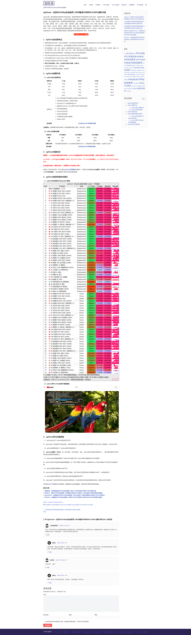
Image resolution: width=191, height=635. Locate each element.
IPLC (134, 53)
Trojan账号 (138, 76)
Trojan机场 (115, 5)
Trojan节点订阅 (138, 72)
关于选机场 (140, 5)
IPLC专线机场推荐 (97, 632)
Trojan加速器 (126, 67)
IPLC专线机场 (130, 56)
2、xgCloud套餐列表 (131, 105)
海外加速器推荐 (120, 632)
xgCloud (62, 504)
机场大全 (124, 5)
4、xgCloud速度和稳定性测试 (134, 114)
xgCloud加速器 (75, 504)
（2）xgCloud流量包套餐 (135, 109)
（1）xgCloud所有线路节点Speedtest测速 (136, 117)
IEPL (125, 53)
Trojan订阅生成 (127, 76)
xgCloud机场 (90, 504)
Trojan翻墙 (139, 70)
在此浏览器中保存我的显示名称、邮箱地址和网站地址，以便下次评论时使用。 (67, 621)
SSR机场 (97, 5)
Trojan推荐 (131, 67)
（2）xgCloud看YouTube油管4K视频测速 (135, 121)
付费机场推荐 (139, 86)
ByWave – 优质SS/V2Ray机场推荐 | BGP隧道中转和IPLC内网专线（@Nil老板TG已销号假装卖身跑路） (74, 493)
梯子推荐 (137, 632)
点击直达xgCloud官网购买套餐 (87, 123)
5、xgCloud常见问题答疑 (133, 124)
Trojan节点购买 (130, 74)
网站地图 (144, 632)
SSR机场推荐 (129, 59)
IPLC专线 (140, 53)
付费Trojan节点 (134, 86)
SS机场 (91, 5)
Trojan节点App (126, 72)
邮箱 (70, 615)
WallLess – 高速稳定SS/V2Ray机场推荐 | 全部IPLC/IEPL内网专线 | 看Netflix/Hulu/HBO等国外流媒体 (73, 497)
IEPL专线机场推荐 (109, 632)
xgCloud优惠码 (67, 504)
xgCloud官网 (83, 504)
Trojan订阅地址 (142, 74)
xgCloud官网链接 (70, 169)
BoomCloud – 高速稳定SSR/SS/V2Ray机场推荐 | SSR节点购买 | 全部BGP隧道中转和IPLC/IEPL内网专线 (75, 495)
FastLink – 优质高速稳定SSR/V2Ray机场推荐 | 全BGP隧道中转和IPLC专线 (134, 39)
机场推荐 (131, 5)
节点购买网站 (128, 91)
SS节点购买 (128, 65)
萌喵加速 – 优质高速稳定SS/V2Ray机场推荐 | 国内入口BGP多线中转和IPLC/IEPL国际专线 (70, 491)
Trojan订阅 (137, 74)
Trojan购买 (142, 76)
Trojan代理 (137, 65)
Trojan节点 (143, 70)
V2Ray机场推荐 (55, 504)
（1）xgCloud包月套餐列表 (136, 107)
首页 (85, 5)
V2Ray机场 (106, 5)
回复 (48, 535)
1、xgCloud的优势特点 (132, 103)
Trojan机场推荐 (86, 632)
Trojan (133, 65)
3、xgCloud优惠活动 (131, 111)
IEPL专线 (129, 53)
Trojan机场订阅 (133, 70)
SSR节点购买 (140, 59)
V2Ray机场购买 (136, 83)
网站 (96, 615)
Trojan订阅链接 (133, 76)
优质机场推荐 (130, 632)
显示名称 (46, 615)
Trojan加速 (141, 65)
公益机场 (134, 88)
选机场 (48, 3)
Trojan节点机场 (132, 72)
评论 (45, 594)
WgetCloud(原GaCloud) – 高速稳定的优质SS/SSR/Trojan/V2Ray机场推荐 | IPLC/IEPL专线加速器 (134, 33)
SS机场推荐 (48, 504)
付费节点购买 (129, 88)
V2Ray (125, 79)
